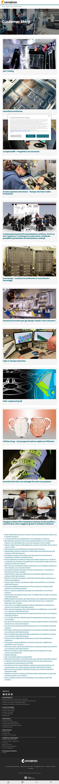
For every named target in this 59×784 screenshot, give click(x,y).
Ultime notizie (5, 731)
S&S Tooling (8, 71)
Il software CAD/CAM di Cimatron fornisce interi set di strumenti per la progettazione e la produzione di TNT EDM (28, 662)
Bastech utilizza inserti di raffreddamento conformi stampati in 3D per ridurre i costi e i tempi (31, 546)
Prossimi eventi (6, 733)
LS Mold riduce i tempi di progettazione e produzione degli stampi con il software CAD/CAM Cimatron (29, 575)
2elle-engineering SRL (12, 401)
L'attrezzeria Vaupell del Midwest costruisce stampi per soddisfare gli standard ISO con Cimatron (28, 643)
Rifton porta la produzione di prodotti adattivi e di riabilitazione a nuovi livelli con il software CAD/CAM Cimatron (30, 610)
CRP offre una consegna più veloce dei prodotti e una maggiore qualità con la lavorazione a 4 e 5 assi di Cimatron (31, 567)
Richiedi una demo (7, 744)
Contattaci (5, 743)
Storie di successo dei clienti (9, 722)
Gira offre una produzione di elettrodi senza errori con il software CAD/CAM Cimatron (30, 627)
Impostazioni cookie (16, 136)
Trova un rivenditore (7, 748)
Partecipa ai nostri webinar (9, 735)
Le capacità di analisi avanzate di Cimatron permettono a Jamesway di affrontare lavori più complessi (29, 571)
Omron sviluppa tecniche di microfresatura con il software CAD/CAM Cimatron (28, 679)
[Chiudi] (49, 116)
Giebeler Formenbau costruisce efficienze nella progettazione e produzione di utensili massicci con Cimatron (30, 674)
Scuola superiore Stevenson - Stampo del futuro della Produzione (27, 193)
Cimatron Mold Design (8, 710)
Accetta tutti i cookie (42, 136)
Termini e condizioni (50, 766)
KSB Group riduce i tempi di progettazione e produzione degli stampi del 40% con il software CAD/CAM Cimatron (31, 648)
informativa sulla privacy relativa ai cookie (20, 130)
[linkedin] (12, 694)
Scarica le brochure (7, 720)
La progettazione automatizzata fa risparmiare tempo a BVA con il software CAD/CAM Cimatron (31, 614)
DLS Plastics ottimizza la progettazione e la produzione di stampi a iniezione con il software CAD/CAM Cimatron (30, 631)
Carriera (4, 752)
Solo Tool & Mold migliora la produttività (18, 657)
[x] (6, 694)
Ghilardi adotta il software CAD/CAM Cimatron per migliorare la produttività (31, 599)
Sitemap (30, 768)
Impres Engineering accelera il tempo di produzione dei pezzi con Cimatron (30, 559)
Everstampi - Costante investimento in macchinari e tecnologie (26, 279)
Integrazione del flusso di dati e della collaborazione (16, 704)
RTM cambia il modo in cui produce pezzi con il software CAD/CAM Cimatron (31, 659)
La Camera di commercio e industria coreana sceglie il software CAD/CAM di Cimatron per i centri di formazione (31, 623)
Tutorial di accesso (7, 727)
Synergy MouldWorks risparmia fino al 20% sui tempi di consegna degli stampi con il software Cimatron (28, 587)
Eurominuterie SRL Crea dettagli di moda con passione (27, 482)
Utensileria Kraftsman (13, 111)
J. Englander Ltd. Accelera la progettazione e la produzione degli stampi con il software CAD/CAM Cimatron (31, 563)
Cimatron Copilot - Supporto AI (10, 741)
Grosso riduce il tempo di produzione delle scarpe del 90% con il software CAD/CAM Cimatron (30, 583)
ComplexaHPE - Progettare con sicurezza (21, 152)
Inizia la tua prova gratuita (9, 746)
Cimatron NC (5, 715)
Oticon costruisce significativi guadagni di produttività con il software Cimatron (28, 592)
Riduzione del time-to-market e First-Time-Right (15, 699)
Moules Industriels (11, 655)
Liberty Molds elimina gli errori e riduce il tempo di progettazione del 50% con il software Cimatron (31, 536)
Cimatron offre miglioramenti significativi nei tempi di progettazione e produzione (28, 639)
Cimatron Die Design (7, 712)
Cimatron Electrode (7, 714)
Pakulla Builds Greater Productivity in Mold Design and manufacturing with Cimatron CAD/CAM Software (30, 552)
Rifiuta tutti (31, 136)
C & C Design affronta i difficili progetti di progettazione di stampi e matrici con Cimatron (30, 619)
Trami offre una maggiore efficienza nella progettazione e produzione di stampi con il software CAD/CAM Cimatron (29, 606)
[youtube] (4, 694)
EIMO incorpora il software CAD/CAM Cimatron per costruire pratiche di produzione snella (29, 670)
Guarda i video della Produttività (10, 723)
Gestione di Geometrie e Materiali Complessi (14, 702)
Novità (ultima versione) (8, 708)
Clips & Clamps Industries (14, 361)
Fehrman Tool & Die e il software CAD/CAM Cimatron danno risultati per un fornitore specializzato (30, 579)
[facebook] (9, 694)
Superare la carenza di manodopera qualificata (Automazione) (19, 701)
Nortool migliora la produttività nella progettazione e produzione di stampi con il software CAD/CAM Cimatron (30, 635)
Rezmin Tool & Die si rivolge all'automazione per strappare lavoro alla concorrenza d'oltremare (28, 652)
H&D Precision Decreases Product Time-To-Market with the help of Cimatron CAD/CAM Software (31, 596)
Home (3, 6)
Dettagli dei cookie (39, 766)
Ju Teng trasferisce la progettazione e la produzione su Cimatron (27, 539)
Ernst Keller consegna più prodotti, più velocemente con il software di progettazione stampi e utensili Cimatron (28, 556)
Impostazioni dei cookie (26, 766)
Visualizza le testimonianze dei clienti (12, 725)
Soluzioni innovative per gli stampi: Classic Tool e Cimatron (29, 321)
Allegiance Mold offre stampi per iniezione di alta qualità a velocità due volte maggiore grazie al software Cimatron (29, 523)
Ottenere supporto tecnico (9, 739)
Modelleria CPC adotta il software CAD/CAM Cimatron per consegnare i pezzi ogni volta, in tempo (29, 602)
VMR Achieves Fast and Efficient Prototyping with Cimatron (25, 549)
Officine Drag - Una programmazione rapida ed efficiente (28, 441)
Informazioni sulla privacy (12, 766)
